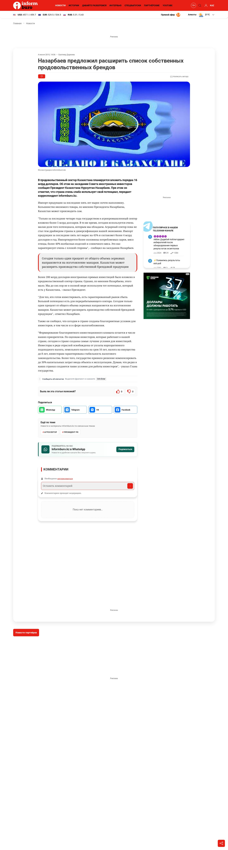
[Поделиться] (221, 843)
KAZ (212, 5)
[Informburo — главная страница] (26, 5)
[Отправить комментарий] (130, 486)
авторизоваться (65, 478)
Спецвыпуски (133, 5)
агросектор (50, 432)
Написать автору (180, 76)
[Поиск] (199, 5)
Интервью (115, 5)
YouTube (167, 5)
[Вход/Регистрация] (205, 5)
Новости (60, 5)
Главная (17, 23)
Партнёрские (152, 5)
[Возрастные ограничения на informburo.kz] (193, 5)
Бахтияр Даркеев (66, 54)
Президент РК (71, 432)
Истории (74, 5)
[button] (201, 14)
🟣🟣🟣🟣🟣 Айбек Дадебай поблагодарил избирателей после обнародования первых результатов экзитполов (169, 242)
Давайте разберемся (94, 5)
